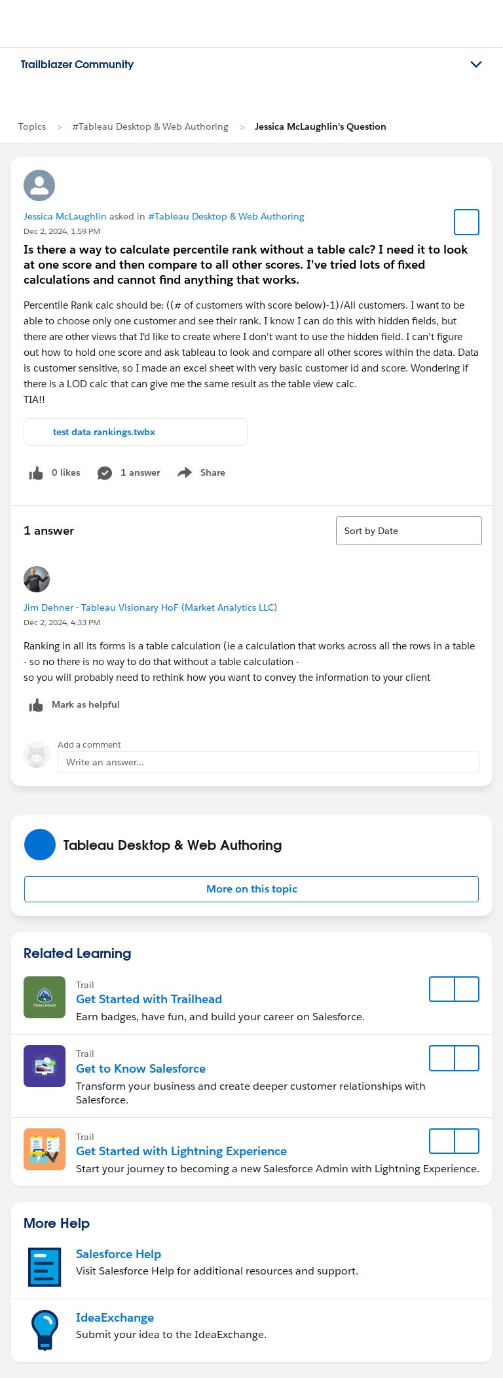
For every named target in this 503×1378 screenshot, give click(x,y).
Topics (32, 126)
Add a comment (89, 744)
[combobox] (409, 530)
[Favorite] (467, 222)
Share (199, 475)
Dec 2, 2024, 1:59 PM (62, 231)
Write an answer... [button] (105, 762)
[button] (251, 889)
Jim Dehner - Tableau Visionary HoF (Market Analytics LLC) (150, 607)
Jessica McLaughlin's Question (320, 126)
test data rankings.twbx (104, 432)
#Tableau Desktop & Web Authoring (150, 126)
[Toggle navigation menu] (476, 64)
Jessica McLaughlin (65, 216)
